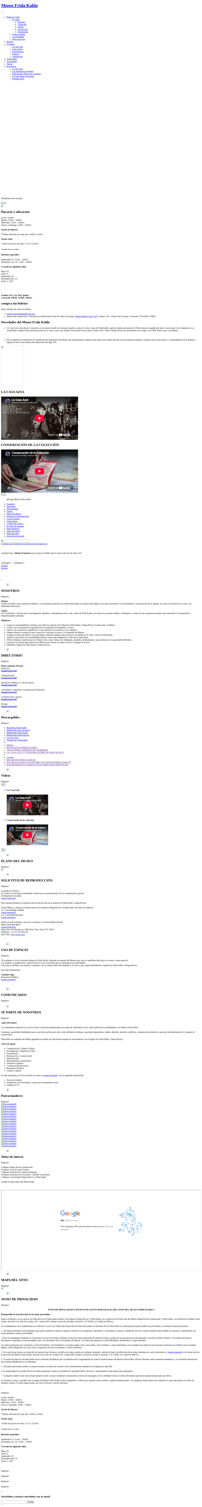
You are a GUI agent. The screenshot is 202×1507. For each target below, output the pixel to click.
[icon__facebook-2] (18, 544)
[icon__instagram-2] (7, 544)
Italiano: (10, 745)
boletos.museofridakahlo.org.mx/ (21, 314)
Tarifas (20, 27)
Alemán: (10, 757)
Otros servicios (18, 39)
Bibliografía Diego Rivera (18, 735)
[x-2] (41, 544)
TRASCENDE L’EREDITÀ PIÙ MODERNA (27, 750)
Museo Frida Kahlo (19, 5)
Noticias (15, 54)
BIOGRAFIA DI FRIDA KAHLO (22, 747)
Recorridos (11, 66)
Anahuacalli (17, 56)
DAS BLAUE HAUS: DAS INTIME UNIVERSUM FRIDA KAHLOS (39, 762)
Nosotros (10, 504)
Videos (10, 511)
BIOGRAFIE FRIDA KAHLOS (21, 760)
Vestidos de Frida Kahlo (17, 740)
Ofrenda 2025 (18, 79)
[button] (2, 12)
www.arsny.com (18, 934)
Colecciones (17, 49)
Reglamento (23, 32)
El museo (11, 44)
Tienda (10, 64)
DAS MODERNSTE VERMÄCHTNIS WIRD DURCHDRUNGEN (37, 765)
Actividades (12, 61)
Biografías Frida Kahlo (17, 728)
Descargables (12, 509)
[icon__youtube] (30, 544)
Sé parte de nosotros (15, 526)
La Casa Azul (12, 737)
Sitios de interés (13, 531)
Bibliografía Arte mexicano (18, 730)
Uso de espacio (13, 519)
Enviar (30, 1502)
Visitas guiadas (18, 34)
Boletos (10, 42)
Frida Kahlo (12, 59)
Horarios (21, 22)
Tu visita (16, 19)
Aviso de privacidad (15, 536)
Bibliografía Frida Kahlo (17, 732)
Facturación (23, 29)
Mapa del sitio (13, 533)
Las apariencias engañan (22, 71)
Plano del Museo (14, 514)
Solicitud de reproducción (18, 516)
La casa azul (17, 47)
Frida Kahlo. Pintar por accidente (26, 74)
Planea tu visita (13, 17)
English (4, 566)
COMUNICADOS (15, 524)
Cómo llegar (12, 521)
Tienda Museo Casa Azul (86, 316)
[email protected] (175, 1352)
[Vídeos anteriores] (3, 784)
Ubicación (22, 24)
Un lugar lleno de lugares (23, 76)
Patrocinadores (13, 529)
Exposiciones (18, 51)
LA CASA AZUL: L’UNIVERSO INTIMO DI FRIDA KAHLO (35, 752)
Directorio (11, 506)
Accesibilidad (18, 37)
